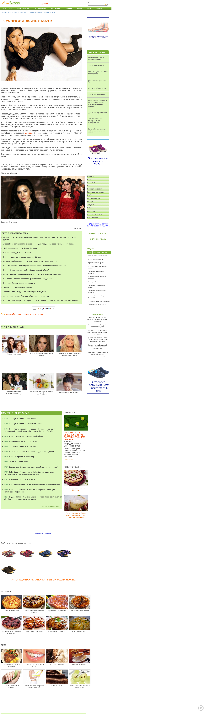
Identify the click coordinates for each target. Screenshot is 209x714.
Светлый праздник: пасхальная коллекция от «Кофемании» (32, 484)
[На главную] (11, 6)
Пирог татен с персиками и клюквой (34, 611)
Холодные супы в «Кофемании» (20, 419)
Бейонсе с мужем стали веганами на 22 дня (22, 257)
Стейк (89, 186)
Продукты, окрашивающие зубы (34, 665)
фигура (40, 314)
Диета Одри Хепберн (96, 66)
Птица (90, 201)
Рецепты (99, 8)
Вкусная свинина (94, 189)
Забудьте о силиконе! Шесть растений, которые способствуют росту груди (98, 354)
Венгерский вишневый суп (97, 282)
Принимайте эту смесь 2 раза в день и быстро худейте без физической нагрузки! (97, 339)
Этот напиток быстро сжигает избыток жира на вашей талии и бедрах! (97, 332)
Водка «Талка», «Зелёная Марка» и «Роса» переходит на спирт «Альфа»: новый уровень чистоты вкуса (33, 498)
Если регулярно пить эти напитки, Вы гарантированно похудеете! (97, 319)
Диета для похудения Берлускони (17, 287)
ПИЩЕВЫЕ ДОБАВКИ (97, 233)
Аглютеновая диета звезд (69, 392)
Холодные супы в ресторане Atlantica (23, 424)
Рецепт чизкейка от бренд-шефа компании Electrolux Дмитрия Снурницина (76, 515)
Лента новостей (23, 8)
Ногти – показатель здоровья (12, 686)
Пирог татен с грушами (34, 631)
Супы (90, 252)
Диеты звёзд (23, 12)
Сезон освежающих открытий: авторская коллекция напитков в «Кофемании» (29, 490)
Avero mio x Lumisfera (16, 462)
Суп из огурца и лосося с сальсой (99, 301)
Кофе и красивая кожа (79, 664)
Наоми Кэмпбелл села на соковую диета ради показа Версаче (29, 261)
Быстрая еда (92, 217)
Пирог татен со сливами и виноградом (11, 632)
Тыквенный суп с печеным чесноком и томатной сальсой (98, 305)
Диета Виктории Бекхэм (97, 113)
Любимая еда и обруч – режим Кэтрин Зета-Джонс (25, 292)
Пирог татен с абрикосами (56, 611)
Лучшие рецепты (94, 214)
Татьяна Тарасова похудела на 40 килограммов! (95, 121)
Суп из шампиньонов (95, 259)
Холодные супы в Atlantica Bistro (21, 446)
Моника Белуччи (13, 314)
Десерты (91, 211)
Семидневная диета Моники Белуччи (96, 58)
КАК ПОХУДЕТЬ (98, 315)
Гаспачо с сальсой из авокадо (98, 256)
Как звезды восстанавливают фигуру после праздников (27, 279)
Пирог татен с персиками (80, 611)
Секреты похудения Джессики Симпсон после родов (26, 296)
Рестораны (55, 8)
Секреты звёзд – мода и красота (17, 252)
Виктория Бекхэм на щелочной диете (19, 283)
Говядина (96, 252)
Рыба (89, 195)
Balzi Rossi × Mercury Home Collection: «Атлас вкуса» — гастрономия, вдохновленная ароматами (30, 473)
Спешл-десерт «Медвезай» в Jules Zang (23, 436)
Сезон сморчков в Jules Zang (19, 457)
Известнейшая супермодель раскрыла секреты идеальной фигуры (32, 274)
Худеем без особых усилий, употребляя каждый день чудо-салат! (98, 346)
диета (33, 314)
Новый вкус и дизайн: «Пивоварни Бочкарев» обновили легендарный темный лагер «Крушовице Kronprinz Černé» (30, 430)
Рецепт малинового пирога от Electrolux (76, 489)
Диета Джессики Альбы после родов (41, 354)
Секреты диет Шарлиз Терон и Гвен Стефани (41, 393)
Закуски (90, 205)
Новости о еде (6, 12)
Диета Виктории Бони (96, 94)
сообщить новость (43, 534)
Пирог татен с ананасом (57, 631)
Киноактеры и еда (14, 354)
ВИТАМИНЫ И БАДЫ (98, 239)
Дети (89, 8)
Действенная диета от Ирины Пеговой (20, 248)
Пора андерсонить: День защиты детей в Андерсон (29, 451)
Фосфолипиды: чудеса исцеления (12, 665)
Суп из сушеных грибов (96, 263)
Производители (40, 8)
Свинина (104, 252)
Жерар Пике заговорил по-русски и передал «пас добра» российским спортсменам (38, 244)
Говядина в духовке (95, 192)
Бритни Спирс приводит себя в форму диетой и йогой (26, 270)
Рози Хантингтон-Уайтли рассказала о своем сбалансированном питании (34, 266)
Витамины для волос (57, 664)
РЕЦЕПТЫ (91, 249)
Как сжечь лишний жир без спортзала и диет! (97, 325)
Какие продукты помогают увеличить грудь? (34, 686)
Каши (89, 208)
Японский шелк (56, 685)
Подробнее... (68, 459)
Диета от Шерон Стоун (97, 88)
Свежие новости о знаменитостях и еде (14, 393)
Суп (89, 179)
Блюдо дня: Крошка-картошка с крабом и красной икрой (31, 467)
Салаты (90, 176)
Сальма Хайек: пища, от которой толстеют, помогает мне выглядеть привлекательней (40, 300)
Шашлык (91, 183)
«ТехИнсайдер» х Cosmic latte (19, 479)
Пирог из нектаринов (11, 611)
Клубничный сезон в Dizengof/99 (20, 441)
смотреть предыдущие (50, 506)
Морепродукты (93, 198)
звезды (25, 314)
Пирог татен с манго (79, 631)
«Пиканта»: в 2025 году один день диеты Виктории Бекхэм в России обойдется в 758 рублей (40, 238)
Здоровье (68, 8)
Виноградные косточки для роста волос (80, 686)
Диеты (79, 8)
